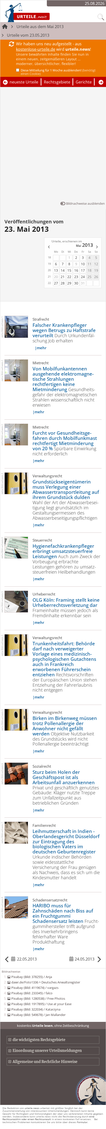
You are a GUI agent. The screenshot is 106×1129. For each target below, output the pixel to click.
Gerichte (84, 82)
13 (56, 270)
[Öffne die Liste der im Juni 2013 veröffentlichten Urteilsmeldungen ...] (97, 247)
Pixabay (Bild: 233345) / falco (31, 993)
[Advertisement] (53, 145)
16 (76, 270)
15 (69, 270)
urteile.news (32, 1108)
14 (63, 270)
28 (63, 283)
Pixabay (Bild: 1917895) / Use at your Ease (41, 1004)
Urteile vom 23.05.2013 (28, 35)
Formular (82, 1122)
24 (83, 276)
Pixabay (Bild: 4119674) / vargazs (34, 987)
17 (83, 270)
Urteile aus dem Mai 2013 (40, 26)
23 (76, 276)
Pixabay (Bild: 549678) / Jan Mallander (38, 1015)
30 (76, 283)
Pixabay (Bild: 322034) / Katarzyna (35, 1009)
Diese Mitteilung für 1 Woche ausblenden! (58, 71)
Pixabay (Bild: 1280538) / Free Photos (38, 998)
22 (69, 276)
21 (63, 276)
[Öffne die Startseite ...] (40, 12)
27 (56, 283)
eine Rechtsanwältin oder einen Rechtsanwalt (48, 1118)
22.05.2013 (27, 959)
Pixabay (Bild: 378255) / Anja (31, 977)
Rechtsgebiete (57, 82)
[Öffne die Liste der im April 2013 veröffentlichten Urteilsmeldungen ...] (48, 247)
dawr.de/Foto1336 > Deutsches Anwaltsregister (45, 982)
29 (69, 283)
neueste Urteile (24, 82)
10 (83, 264)
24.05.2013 (84, 959)
